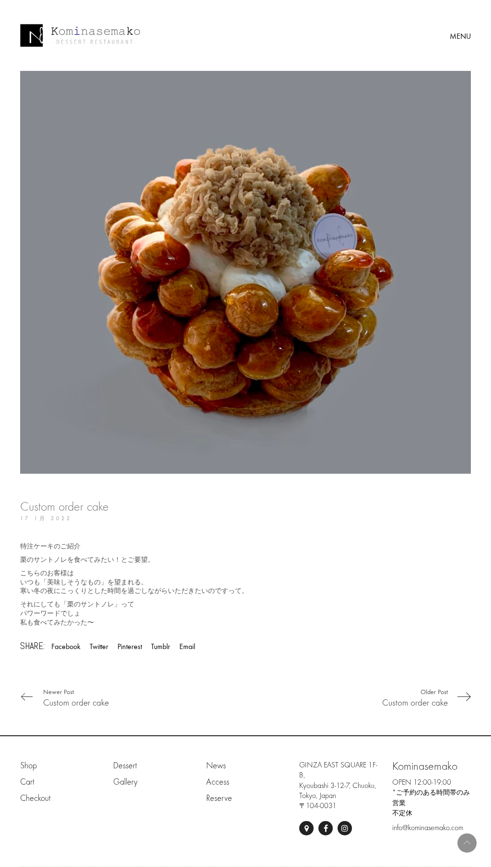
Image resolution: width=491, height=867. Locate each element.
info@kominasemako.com (427, 827)
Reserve (219, 798)
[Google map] (306, 828)
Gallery (125, 782)
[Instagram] (345, 828)
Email (187, 646)
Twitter (99, 646)
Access (217, 782)
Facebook (66, 646)
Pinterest (129, 646)
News (216, 766)
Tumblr (160, 646)
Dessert (125, 766)
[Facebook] (325, 828)
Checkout (35, 798)
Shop (28, 766)
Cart (27, 782)
